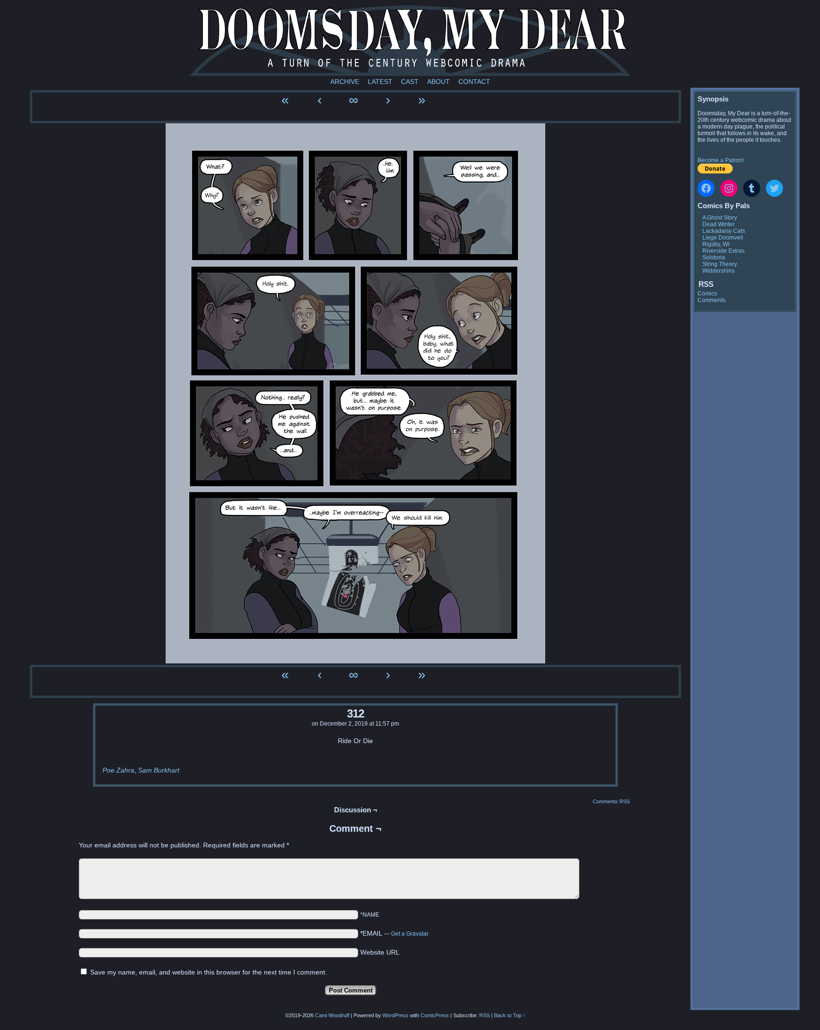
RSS (484, 1015)
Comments (712, 300)
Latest (380, 81)
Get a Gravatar (410, 933)
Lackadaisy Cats (723, 231)
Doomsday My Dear (410, 40)
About (438, 81)
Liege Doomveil (722, 237)
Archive (344, 81)
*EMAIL (394, 933)
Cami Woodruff (332, 1015)
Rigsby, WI (715, 244)
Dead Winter (718, 224)
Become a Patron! (721, 160)
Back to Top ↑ (510, 1015)
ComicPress (434, 1015)
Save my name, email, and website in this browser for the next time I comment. (208, 972)
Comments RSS (611, 801)
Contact (474, 81)
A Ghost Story (719, 217)
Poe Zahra (118, 770)
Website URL (380, 952)
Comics (707, 293)
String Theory (719, 264)
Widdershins (718, 270)
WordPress (395, 1015)
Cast (410, 81)
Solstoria (713, 257)
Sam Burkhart (158, 770)
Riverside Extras (723, 251)
